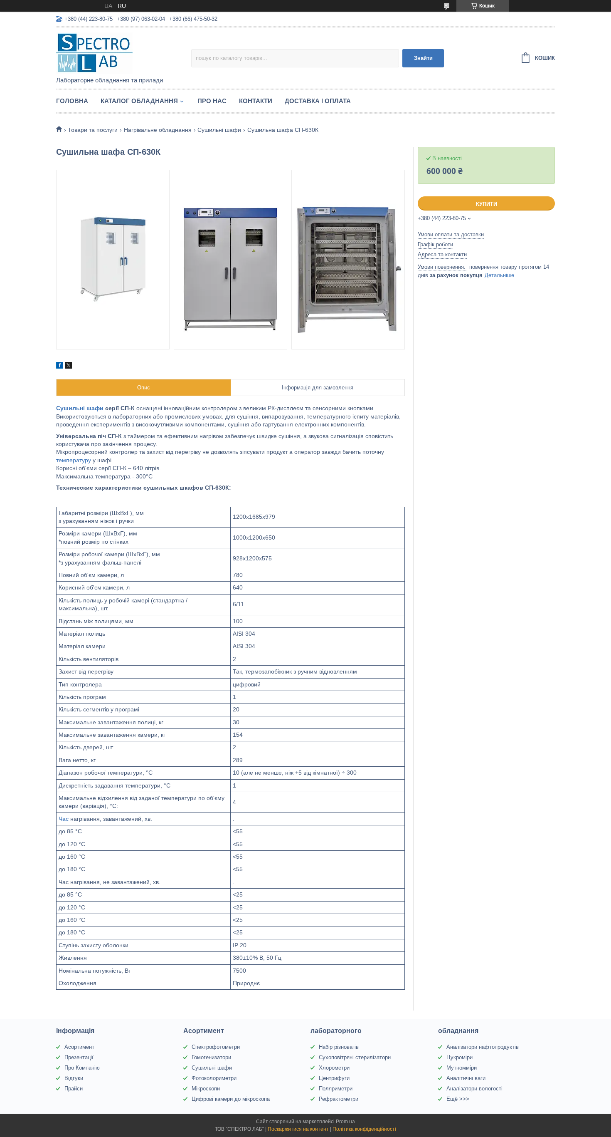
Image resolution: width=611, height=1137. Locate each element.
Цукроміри (459, 1057)
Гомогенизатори (211, 1057)
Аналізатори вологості (474, 1088)
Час (64, 818)
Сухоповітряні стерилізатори (355, 1057)
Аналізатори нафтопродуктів (482, 1047)
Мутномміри (461, 1068)
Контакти (255, 101)
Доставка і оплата (318, 101)
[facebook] (59, 366)
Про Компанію (82, 1068)
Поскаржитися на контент (298, 1129)
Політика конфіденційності (364, 1129)
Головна (72, 101)
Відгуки (73, 1078)
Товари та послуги (93, 129)
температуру (73, 460)
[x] (68, 366)
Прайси (73, 1088)
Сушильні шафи (219, 129)
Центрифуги (334, 1078)
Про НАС (212, 101)
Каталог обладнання (139, 101)
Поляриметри (335, 1088)
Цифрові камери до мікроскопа (231, 1099)
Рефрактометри (338, 1099)
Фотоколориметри (214, 1078)
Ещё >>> (457, 1099)
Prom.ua (345, 1122)
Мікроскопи (206, 1088)
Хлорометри (334, 1068)
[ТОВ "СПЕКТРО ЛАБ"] (123, 52)
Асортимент (79, 1047)
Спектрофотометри (216, 1047)
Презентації (79, 1057)
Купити (486, 204)
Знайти (423, 58)
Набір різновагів (339, 1047)
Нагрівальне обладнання (158, 129)
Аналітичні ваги (465, 1078)
